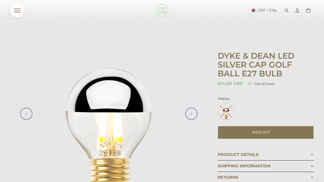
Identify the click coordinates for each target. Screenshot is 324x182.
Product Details (238, 154)
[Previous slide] (26, 114)
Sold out (261, 132)
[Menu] (17, 10)
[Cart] (308, 10)
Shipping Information (244, 166)
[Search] (286, 10)
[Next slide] (191, 114)
